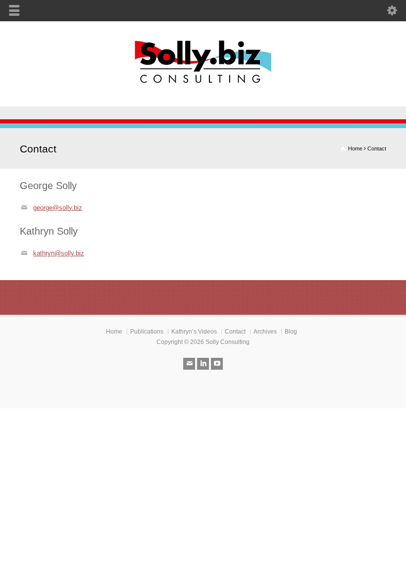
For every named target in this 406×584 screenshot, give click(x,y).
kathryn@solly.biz (58, 253)
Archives (265, 331)
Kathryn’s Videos (194, 331)
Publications (146, 331)
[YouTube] (217, 364)
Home (114, 331)
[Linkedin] (203, 364)
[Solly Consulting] (203, 85)
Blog (291, 331)
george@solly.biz (57, 207)
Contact (235, 331)
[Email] (189, 364)
